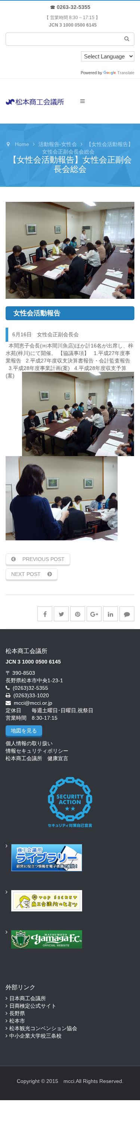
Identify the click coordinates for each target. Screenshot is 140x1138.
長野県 (17, 1013)
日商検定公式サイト (32, 1006)
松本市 (17, 1021)
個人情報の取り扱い (29, 743)
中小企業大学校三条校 (35, 1036)
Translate (125, 72)
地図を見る (24, 731)
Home (22, 144)
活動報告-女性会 (57, 144)
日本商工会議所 (27, 998)
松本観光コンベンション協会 (43, 1028)
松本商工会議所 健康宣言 (37, 758)
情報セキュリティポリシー (37, 751)
